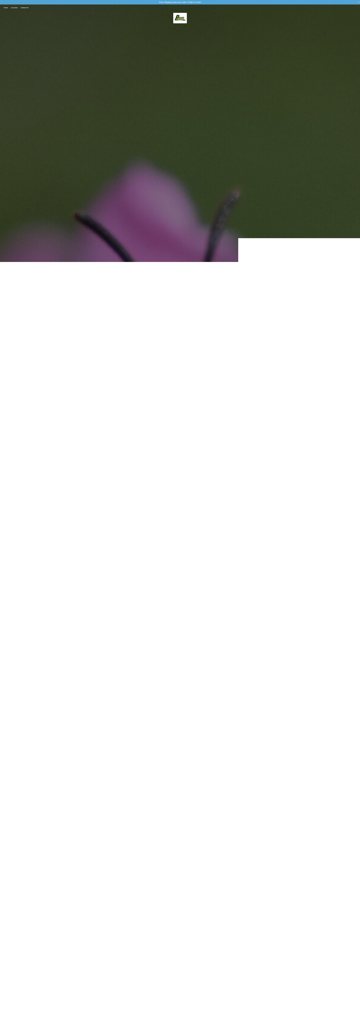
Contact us (24, 8)
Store (6, 8)
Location (14, 8)
